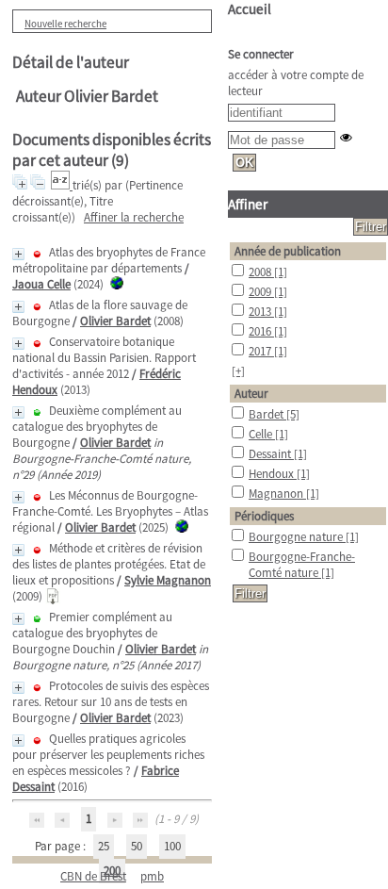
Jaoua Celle (41, 284)
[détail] (18, 254)
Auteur (251, 394)
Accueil (249, 9)
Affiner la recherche (134, 217)
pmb (152, 876)
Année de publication (287, 251)
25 (103, 846)
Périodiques (264, 516)
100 (172, 846)
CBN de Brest (93, 876)
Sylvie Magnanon (167, 580)
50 (136, 846)
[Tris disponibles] (62, 185)
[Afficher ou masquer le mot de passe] (346, 137)
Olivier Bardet (115, 321)
